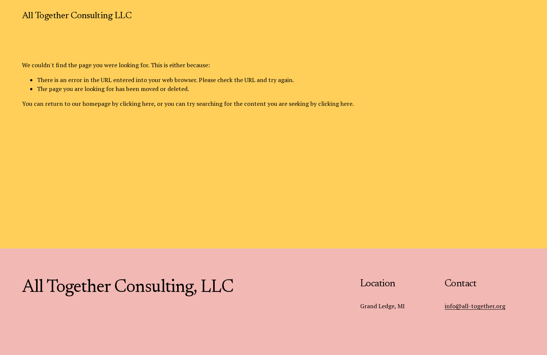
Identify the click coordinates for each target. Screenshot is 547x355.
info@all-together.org (475, 306)
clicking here (137, 104)
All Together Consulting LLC (77, 16)
